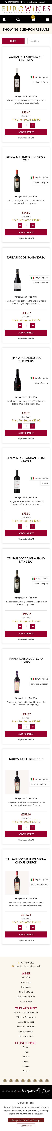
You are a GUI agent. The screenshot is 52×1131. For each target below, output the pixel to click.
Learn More (26, 1125)
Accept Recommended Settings (26, 1120)
